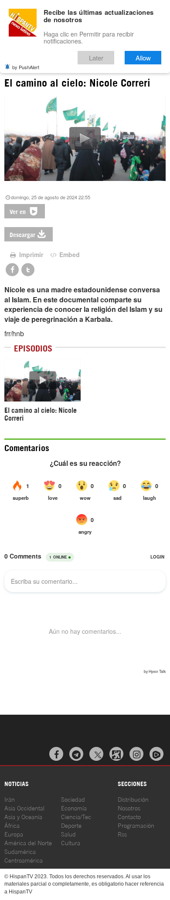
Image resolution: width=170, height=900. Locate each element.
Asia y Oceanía (23, 816)
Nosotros (129, 807)
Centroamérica (23, 859)
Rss (122, 833)
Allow (143, 57)
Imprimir (30, 254)
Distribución (133, 798)
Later (96, 57)
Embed (69, 254)
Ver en (18, 211)
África (12, 824)
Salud (68, 833)
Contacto (129, 816)
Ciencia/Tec (76, 816)
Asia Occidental (24, 807)
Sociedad (73, 798)
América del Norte (28, 842)
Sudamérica (20, 851)
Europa (13, 833)
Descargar (22, 234)
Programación (136, 824)
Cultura (70, 842)
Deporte (71, 824)
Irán (9, 798)
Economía (74, 807)
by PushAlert (25, 67)
